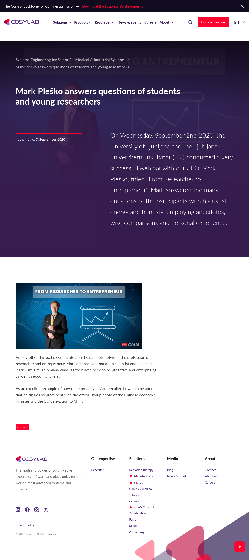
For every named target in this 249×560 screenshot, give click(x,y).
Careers (150, 22)
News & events (129, 22)
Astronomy (136, 532)
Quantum (135, 501)
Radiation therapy (141, 470)
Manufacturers (144, 476)
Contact (210, 470)
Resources (103, 22)
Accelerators (137, 513)
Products (81, 22)
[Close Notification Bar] (242, 6)
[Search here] (190, 22)
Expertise (97, 470)
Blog (170, 470)
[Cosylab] (31, 458)
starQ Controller (145, 507)
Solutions (60, 22)
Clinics (138, 483)
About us (211, 476)
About (164, 22)
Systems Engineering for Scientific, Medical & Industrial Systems (70, 59)
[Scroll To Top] (239, 546)
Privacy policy (25, 525)
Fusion (133, 519)
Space (133, 526)
